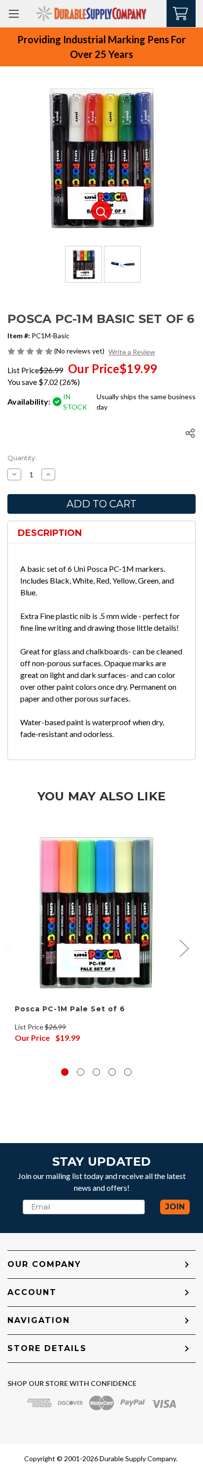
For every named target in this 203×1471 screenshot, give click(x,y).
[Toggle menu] (13, 13)
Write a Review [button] (131, 352)
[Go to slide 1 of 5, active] (64, 1072)
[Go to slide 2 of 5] (80, 1072)
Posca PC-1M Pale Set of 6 (70, 1008)
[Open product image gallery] (101, 211)
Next (184, 948)
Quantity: (21, 458)
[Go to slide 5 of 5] (128, 1072)
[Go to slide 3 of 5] (96, 1072)
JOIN (175, 1206)
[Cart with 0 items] (181, 12)
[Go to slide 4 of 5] (112, 1072)
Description (50, 533)
